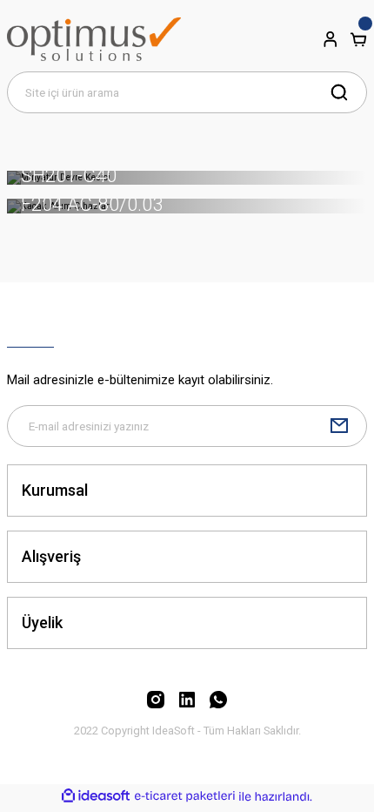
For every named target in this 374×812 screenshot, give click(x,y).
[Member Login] (330, 39)
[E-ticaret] (185, 795)
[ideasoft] (95, 796)
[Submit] (339, 426)
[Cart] (358, 39)
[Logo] (94, 39)
